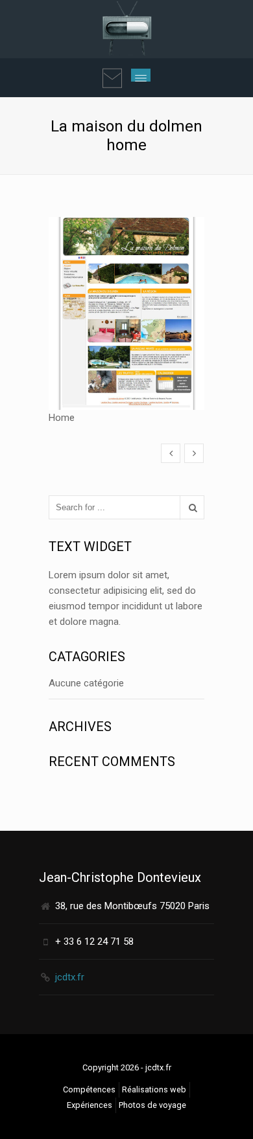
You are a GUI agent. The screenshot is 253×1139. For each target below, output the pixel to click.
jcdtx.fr (69, 977)
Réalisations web (154, 1089)
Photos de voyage (152, 1105)
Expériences (89, 1105)
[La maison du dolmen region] (194, 453)
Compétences (89, 1089)
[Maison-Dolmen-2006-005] (170, 453)
